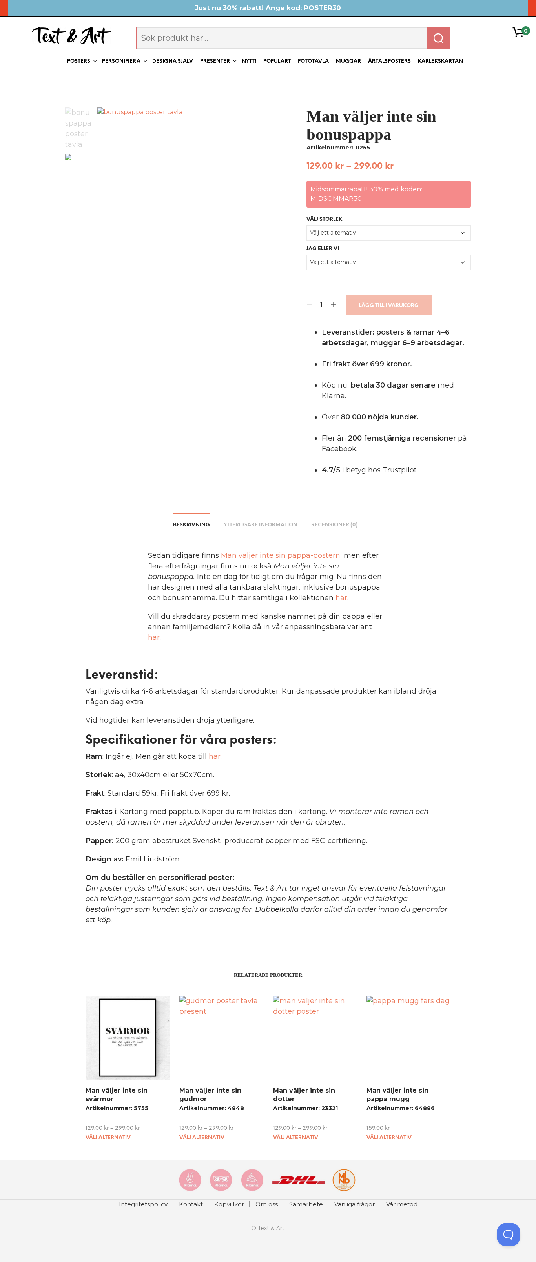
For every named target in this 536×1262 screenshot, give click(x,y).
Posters (78, 61)
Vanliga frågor (354, 1204)
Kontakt (191, 1204)
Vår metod (401, 1204)
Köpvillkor (229, 1204)
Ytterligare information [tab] (260, 525)
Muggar (348, 61)
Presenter (215, 61)
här (154, 637)
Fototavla (313, 61)
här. (341, 598)
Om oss (266, 1204)
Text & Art (271, 1229)
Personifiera (121, 61)
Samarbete (306, 1204)
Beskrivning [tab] (191, 525)
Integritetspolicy (143, 1204)
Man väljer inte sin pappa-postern (280, 555)
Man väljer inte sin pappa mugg (397, 1095)
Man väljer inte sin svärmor (117, 1095)
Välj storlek (324, 219)
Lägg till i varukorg (389, 305)
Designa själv (172, 61)
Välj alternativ (108, 1137)
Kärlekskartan (440, 61)
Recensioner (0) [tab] (334, 525)
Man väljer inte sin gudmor (210, 1095)
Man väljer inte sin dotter (304, 1095)
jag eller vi (322, 248)
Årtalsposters (389, 61)
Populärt (277, 61)
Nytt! (249, 61)
